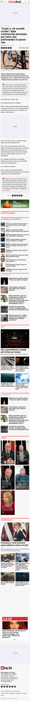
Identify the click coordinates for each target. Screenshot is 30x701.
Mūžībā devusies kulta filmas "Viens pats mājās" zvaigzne (18, 279)
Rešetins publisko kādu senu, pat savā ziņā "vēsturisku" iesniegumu (17, 235)
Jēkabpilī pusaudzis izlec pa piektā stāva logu (16, 251)
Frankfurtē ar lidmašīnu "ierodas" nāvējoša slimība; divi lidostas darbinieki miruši (19, 308)
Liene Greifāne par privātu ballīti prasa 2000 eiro (16, 260)
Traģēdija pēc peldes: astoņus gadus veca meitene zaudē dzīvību (8, 385)
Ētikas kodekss (19, 693)
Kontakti (2, 695)
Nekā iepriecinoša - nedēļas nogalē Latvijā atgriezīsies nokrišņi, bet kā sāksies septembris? (18, 317)
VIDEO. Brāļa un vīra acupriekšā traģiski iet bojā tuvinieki (22, 584)
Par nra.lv (2, 691)
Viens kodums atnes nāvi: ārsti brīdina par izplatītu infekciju (17, 288)
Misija (10, 691)
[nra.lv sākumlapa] (5, 1)
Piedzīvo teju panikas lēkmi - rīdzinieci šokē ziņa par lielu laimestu (17, 230)
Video (3, 438)
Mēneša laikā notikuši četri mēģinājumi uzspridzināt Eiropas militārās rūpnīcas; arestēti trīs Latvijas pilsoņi (22, 566)
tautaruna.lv (3, 45)
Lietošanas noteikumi (5, 693)
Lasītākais (6, 275)
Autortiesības (12, 693)
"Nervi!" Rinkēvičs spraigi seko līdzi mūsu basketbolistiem (17, 255)
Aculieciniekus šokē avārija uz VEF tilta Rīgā (16, 270)
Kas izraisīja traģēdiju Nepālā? (7, 583)
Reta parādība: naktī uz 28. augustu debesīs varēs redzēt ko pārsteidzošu (22, 369)
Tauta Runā (6, 25)
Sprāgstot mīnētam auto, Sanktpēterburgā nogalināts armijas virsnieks (7, 565)
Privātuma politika (16, 691)
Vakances (25, 693)
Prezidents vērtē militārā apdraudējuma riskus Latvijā (14, 544)
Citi (11, 25)
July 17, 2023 (5, 190)
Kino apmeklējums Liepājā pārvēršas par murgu (13, 350)
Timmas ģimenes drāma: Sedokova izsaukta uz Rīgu (16, 265)
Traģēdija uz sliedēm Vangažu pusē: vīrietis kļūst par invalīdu (8, 368)
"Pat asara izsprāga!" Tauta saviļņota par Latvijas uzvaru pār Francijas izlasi (17, 225)
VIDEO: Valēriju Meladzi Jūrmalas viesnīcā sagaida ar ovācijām (16, 240)
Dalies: (9, 195)
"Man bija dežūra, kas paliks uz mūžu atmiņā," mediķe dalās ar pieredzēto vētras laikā (21, 386)
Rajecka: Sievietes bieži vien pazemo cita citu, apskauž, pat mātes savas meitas (17, 245)
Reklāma (7, 691)
